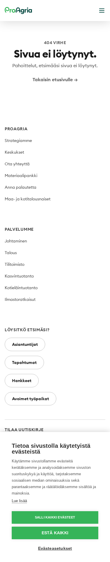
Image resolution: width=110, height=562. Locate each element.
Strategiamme (18, 140)
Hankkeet (21, 380)
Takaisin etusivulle (55, 79)
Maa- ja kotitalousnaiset (27, 199)
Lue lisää (19, 501)
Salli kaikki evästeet (55, 517)
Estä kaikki (55, 533)
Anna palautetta (20, 187)
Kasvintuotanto (19, 276)
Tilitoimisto (14, 264)
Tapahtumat (24, 362)
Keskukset (14, 152)
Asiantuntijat (25, 344)
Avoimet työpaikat (30, 398)
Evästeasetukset (55, 548)
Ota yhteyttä (17, 163)
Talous (11, 252)
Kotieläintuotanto (21, 287)
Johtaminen (16, 241)
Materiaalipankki (21, 175)
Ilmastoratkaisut (20, 299)
